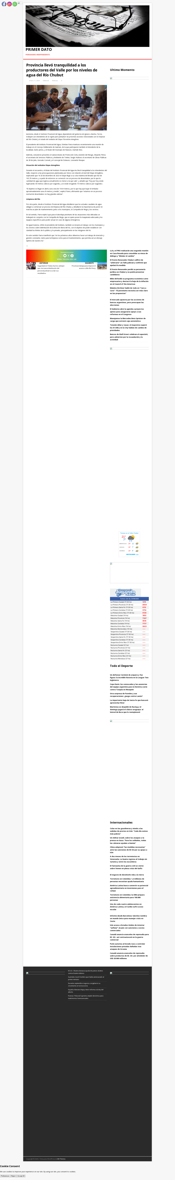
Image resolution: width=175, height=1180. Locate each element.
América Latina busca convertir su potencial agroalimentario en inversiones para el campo (129, 888)
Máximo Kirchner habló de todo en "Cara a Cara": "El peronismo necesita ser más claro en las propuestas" (129, 290)
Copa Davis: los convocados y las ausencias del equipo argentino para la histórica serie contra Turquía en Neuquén (128, 687)
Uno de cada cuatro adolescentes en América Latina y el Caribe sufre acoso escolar (126, 907)
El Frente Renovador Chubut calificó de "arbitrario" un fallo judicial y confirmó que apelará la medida (128, 262)
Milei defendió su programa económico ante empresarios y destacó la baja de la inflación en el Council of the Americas (129, 281)
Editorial (46, 80)
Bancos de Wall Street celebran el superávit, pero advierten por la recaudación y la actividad (129, 337)
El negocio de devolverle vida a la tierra (127, 875)
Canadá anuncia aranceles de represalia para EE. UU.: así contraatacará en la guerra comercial (129, 937)
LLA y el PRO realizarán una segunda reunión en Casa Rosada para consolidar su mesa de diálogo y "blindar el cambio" (129, 253)
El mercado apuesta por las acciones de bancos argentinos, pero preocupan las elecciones (127, 302)
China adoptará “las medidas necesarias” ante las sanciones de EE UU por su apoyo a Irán (128, 850)
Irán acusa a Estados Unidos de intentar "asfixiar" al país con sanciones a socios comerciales (127, 928)
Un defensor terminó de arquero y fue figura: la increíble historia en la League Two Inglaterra (129, 677)
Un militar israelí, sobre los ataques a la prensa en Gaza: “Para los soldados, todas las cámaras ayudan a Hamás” (128, 840)
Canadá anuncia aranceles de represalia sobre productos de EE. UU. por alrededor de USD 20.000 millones (129, 956)
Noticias (55, 80)
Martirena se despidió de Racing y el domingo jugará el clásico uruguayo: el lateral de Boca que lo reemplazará (126, 709)
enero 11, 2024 (34, 80)
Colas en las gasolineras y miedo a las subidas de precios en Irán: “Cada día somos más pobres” (129, 831)
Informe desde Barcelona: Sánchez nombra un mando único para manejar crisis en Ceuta (128, 918)
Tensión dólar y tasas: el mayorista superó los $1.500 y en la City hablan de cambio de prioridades (128, 327)
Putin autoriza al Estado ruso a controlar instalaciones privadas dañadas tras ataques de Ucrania (127, 946)
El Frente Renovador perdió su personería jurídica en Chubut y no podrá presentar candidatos (127, 272)
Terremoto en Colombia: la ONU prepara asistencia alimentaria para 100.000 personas (127, 897)
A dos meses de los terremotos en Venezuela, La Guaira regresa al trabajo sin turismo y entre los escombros (128, 859)
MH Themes (61, 1159)
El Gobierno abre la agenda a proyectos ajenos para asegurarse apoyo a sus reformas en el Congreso (127, 311)
